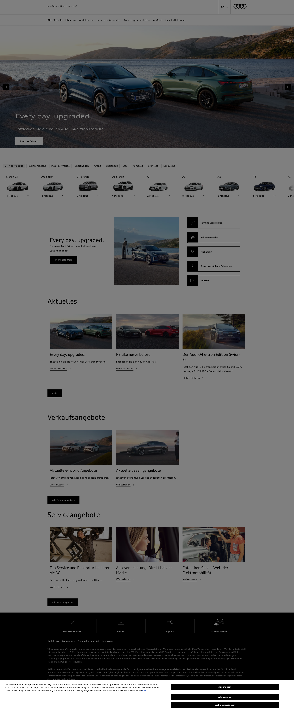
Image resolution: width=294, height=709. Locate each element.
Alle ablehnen (225, 697)
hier (144, 690)
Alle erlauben (225, 687)
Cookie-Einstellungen (225, 705)
